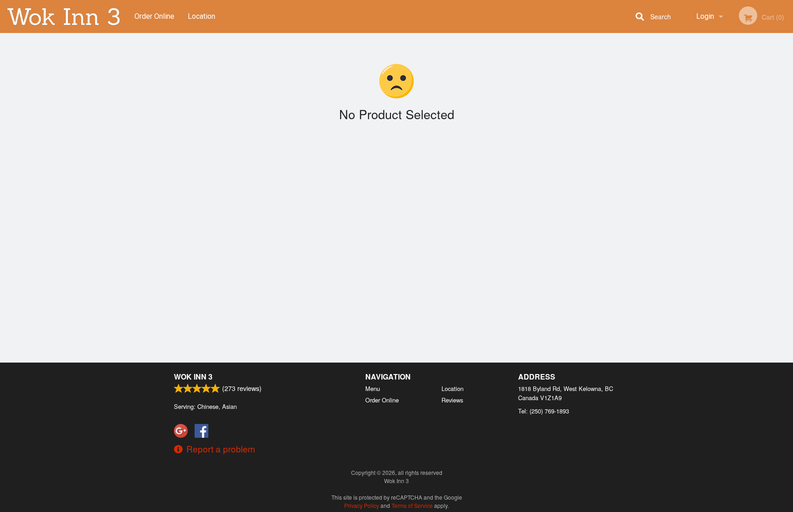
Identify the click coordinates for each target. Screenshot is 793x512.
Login (705, 16)
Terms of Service (412, 505)
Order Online (154, 16)
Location (201, 16)
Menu (372, 388)
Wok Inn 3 (193, 376)
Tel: (543, 411)
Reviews (452, 400)
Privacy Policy (361, 505)
